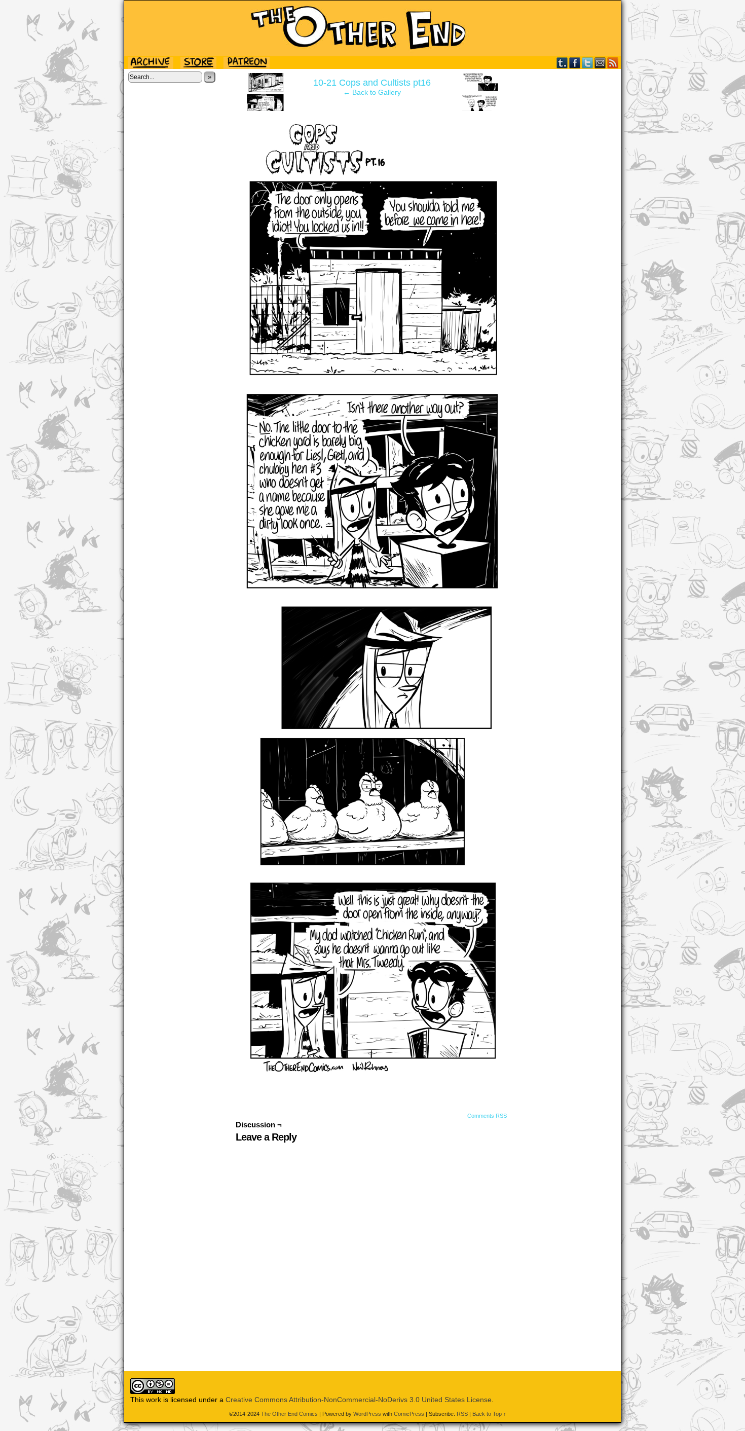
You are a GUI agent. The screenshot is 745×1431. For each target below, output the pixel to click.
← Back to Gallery (372, 92)
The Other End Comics (372, 28)
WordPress (367, 1414)
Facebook (575, 62)
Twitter (587, 62)
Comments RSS (487, 1116)
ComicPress (409, 1414)
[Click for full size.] (372, 1071)
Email (600, 62)
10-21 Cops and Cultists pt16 (372, 83)
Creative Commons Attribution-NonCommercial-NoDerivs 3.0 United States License (359, 1400)
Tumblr (562, 62)
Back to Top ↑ (489, 1414)
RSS (613, 62)
